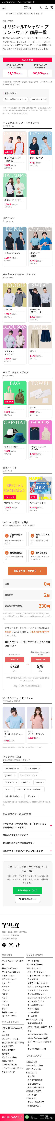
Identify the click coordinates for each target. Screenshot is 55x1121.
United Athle (12, 768)
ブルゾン (5, 990)
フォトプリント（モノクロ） (39, 975)
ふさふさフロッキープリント (39, 997)
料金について (31, 1072)
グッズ (4, 1008)
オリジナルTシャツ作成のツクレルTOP (19, 14)
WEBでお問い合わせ (28, 899)
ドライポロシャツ (9, 979)
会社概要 (5, 1035)
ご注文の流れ (31, 1098)
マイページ (46, 7)
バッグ (4, 997)
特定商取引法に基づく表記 (13, 1042)
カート (51, 7)
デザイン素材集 (32, 960)
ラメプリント (33, 979)
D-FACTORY (11, 782)
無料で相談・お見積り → (27, 571)
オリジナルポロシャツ (11, 971)
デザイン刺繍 (33, 1008)
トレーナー (6, 982)
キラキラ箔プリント (36, 1001)
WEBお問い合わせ (49, 1117)
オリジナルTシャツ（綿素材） (12, 962)
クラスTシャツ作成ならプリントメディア (12, 1070)
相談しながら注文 (33, 1091)
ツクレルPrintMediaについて (12, 1029)
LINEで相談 (32, 1094)
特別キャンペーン (9, 1012)
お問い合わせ (7, 1061)
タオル (4, 1001)
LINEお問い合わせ (9, 1064)
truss (8, 789)
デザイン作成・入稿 (34, 1019)
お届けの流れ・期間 (34, 1065)
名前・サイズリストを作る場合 (39, 1043)
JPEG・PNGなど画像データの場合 (40, 1029)
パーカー (5, 986)
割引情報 (31, 1076)
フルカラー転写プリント (38, 982)
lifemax (40, 782)
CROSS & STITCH (28, 775)
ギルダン (32, 796)
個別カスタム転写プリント (39, 986)
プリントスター (32, 768)
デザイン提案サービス (37, 1049)
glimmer (10, 775)
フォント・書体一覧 (34, 964)
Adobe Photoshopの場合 (38, 1038)
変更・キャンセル (33, 1069)
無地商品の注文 (34, 1105)
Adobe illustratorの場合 (38, 1034)
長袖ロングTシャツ (10, 968)
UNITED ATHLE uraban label (29, 789)
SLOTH (26, 782)
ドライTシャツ (8, 975)
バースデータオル (9, 1016)
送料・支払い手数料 (36, 1087)
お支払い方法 (31, 1061)
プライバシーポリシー (11, 1038)
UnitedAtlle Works (13, 796)
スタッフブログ (8, 1050)
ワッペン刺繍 (33, 1012)
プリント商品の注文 (36, 1102)
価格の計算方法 (34, 1083)
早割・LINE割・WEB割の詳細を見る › (28, 686)
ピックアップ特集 (9, 1057)
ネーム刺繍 (32, 1016)
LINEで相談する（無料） (27, 890)
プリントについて (33, 968)
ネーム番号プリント (36, 1005)
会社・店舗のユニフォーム (16, 99)
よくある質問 (7, 1046)
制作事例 (5, 1053)
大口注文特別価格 (35, 1080)
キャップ (5, 1005)
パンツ (5, 993)
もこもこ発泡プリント (37, 993)
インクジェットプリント (38, 990)
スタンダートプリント (37, 971)
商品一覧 (39, 14)
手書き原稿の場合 (35, 1023)
